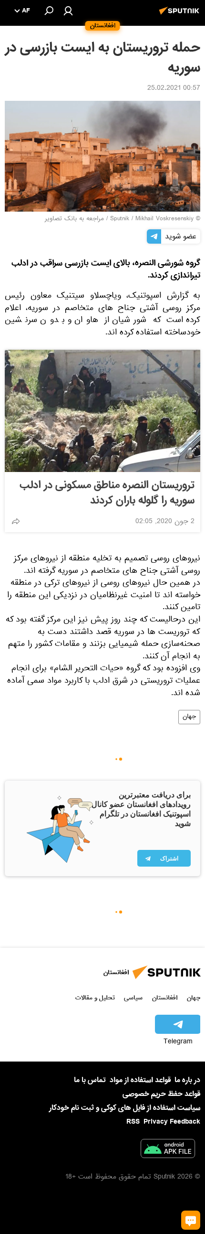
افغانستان (164, 997)
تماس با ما (90, 1080)
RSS (133, 1121)
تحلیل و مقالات (95, 997)
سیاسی (133, 997)
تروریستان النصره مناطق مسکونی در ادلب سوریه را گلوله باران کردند (107, 493)
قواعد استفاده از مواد (140, 1080)
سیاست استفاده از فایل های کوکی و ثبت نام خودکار (124, 1108)
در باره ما (187, 1080)
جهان (189, 717)
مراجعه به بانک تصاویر (74, 219)
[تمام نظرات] (190, 1220)
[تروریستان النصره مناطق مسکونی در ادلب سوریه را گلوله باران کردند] (102, 411)
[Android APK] (167, 1150)
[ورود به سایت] (68, 10)
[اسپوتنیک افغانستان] (181, 15)
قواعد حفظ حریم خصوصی (161, 1094)
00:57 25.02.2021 (173, 89)
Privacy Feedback (172, 1122)
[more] (15, 521)
